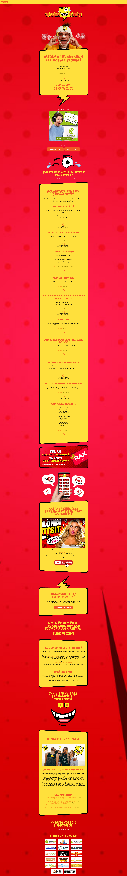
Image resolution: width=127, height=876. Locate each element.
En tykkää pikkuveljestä (63, 252)
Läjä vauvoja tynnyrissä (63, 404)
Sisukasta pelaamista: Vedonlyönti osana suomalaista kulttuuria (61, 804)
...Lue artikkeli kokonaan (66, 786)
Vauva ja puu (63, 320)
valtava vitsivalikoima (53, 656)
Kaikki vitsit (72, 149)
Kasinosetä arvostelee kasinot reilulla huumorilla (61, 806)
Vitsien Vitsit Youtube (65, 552)
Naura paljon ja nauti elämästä (61, 798)
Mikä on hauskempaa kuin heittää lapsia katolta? (63, 341)
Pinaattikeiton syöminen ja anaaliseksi (63, 383)
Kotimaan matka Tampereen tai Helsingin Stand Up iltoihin (61, 801)
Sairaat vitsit (55, 149)
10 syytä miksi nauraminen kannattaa (61, 800)
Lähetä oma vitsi (63, 607)
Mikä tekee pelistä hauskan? (61, 802)
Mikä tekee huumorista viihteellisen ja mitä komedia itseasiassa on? (61, 807)
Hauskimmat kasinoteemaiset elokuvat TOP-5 (61, 803)
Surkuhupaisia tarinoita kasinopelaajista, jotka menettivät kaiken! (61, 797)
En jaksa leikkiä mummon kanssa (63, 362)
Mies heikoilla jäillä (63, 206)
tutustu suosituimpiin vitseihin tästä (63, 662)
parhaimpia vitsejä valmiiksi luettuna (67, 549)
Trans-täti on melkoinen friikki (63, 232)
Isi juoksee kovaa (63, 298)
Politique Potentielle (63, 278)
